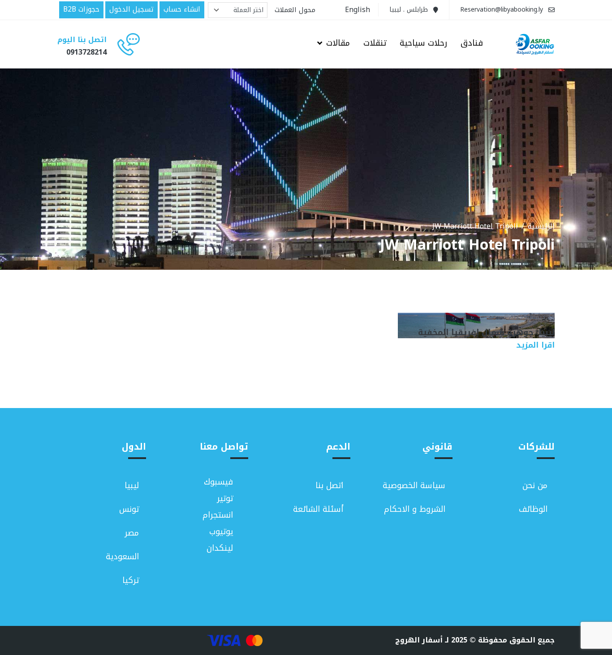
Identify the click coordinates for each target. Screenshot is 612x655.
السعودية (122, 556)
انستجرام (218, 515)
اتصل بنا (329, 485)
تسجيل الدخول (131, 9)
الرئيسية (541, 226)
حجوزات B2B (81, 9)
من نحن (534, 485)
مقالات (338, 44)
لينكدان (220, 548)
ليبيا (132, 485)
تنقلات (374, 44)
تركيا (130, 580)
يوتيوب (221, 532)
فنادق (472, 44)
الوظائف (533, 509)
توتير (225, 499)
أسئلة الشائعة (318, 509)
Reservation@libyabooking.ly (501, 10)
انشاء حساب (182, 9)
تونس (129, 509)
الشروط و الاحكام (414, 509)
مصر (132, 532)
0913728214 (86, 52)
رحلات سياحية (423, 44)
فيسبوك (218, 482)
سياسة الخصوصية (414, 485)
